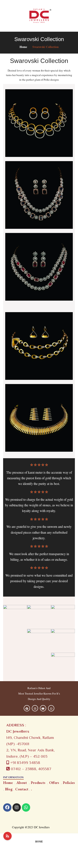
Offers (54, 782)
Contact (21, 789)
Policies (69, 782)
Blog (8, 789)
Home (23, 47)
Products (38, 782)
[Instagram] (16, 807)
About (21, 782)
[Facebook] (7, 807)
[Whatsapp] (26, 807)
